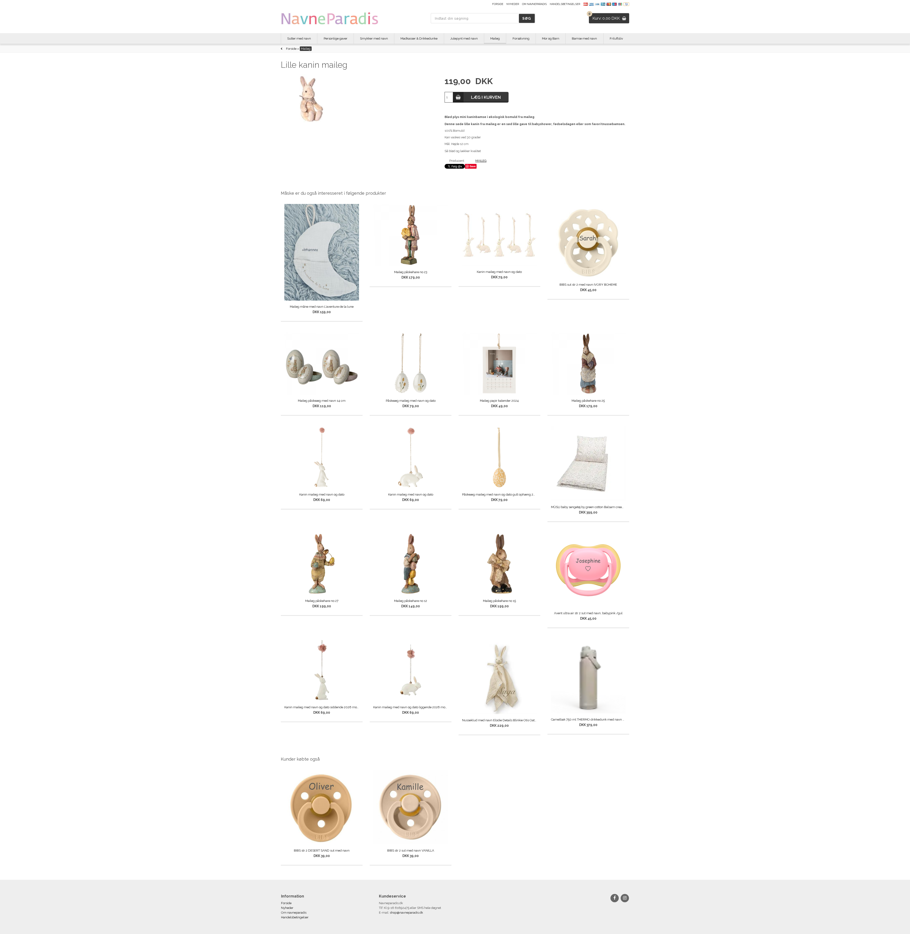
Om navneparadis (534, 4)
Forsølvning (521, 38)
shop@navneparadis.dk (406, 912)
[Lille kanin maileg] (357, 98)
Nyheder (512, 4)
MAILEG (481, 160)
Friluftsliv (616, 38)
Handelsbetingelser (565, 4)
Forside (497, 4)
